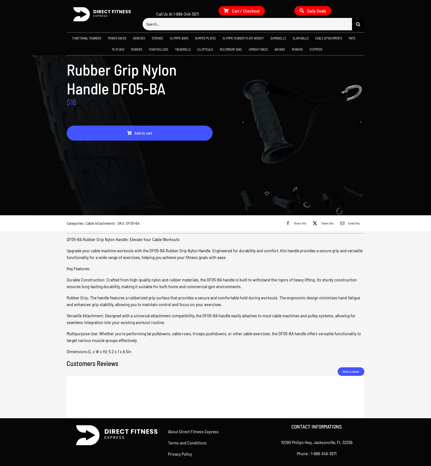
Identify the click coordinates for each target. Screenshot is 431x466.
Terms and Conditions (187, 442)
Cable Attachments (100, 223)
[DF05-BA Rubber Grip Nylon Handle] (302, 122)
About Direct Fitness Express (193, 431)
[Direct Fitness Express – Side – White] (100, 8)
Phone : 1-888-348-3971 (316, 453)
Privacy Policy (180, 454)
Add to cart (143, 133)
